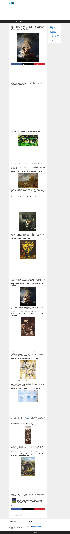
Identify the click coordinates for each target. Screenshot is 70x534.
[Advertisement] (35, 13)
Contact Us (16, 21)
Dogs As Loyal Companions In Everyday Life (53, 32)
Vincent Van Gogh (25, 279)
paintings (24, 513)
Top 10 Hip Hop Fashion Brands (17, 515)
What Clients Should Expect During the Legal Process (54, 39)
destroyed (16, 513)
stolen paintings (31, 513)
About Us (11, 21)
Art (12, 512)
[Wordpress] (11, 505)
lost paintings (20, 513)
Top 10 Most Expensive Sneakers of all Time (19, 514)
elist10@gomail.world (36, 526)
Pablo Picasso (35, 380)
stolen (27, 513)
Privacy (21, 21)
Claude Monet (25, 418)
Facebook (11, 523)
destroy (13, 513)
